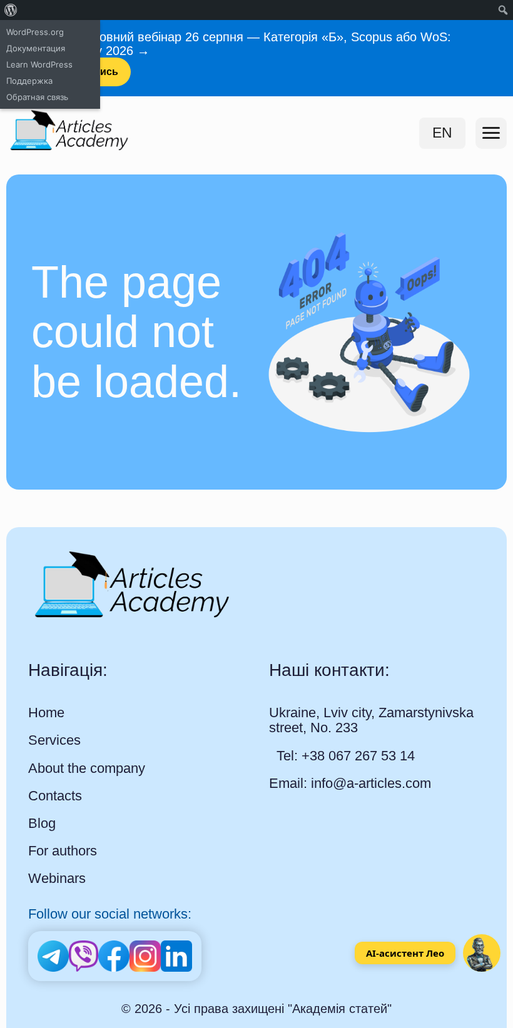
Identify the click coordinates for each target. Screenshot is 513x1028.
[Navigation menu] (491, 133)
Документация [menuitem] (35, 48)
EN (442, 132)
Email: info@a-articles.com (350, 783)
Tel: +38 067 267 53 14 (346, 755)
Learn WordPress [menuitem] (39, 64)
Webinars (57, 878)
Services (54, 740)
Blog (42, 823)
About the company (86, 768)
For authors (62, 851)
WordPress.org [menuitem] (35, 32)
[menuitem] (11, 10)
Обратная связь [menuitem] (37, 97)
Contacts (55, 796)
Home (46, 712)
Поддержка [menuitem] (29, 81)
